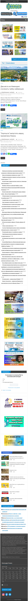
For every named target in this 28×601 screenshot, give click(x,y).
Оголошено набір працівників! (15, 498)
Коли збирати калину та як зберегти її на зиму (12, 262)
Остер (6, 94)
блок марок (4, 140)
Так (4, 379)
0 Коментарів (19, 92)
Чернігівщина (6, 141)
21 (17, 576)
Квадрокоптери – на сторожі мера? (14, 517)
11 (6, 574)
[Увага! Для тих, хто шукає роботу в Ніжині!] (5, 485)
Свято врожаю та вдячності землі (10, 202)
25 (6, 578)
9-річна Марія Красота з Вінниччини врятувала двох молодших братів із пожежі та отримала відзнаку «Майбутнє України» (13, 244)
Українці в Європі (5, 557)
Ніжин (15, 140)
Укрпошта (22, 140)
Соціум (8, 126)
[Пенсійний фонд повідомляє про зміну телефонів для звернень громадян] (5, 463)
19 (10, 576)
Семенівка (9, 94)
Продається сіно (12, 470)
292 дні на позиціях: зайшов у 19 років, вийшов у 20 (13, 222)
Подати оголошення (19, 59)
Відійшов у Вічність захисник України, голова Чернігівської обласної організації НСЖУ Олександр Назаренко (13, 187)
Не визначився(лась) (8, 382)
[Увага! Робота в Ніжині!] (5, 492)
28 (17, 578)
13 (13, 574)
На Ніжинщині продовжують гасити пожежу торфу (13, 238)
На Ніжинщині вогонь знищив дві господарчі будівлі (14, 275)
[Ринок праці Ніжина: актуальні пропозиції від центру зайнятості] (5, 457)
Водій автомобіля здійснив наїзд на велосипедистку (14, 208)
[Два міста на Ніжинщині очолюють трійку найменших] (14, 74)
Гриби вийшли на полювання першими (10, 273)
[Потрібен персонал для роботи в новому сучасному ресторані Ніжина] (5, 477)
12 (10, 574)
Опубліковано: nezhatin (7, 92)
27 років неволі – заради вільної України (11, 279)
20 (13, 576)
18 (6, 576)
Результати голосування (14, 387)
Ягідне (10, 141)
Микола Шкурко (6, 509)
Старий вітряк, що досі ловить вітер (10, 200)
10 (2, 574)
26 (10, 578)
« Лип (3, 581)
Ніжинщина (18, 93)
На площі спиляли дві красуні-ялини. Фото (16, 524)
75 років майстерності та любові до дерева (12, 232)
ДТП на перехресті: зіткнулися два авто (16, 526)
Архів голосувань (7, 390)
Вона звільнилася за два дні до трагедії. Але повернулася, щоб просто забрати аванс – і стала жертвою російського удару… (12, 258)
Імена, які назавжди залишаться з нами (11, 175)
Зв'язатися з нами (6, 589)
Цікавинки (14, 79)
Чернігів (2, 141)
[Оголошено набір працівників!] (5, 499)
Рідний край (9, 79)
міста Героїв (11, 140)
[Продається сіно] (5, 471)
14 (17, 574)
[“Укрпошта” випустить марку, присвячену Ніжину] (14, 120)
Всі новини (3, 79)
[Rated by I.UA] (4, 585)
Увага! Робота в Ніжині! (14, 491)
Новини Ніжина (14, 10)
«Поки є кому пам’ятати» (7, 225)
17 (2, 576)
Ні (3, 380)
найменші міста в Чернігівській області (9, 93)
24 (2, 578)
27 (13, 578)
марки (7, 140)
